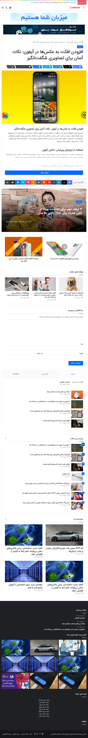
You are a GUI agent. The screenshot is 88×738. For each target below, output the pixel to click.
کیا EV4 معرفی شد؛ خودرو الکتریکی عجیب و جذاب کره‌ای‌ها (64, 550)
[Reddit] (44, 182)
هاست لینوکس (60, 734)
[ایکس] (64, 182)
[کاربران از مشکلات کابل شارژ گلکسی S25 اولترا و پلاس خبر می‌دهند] (72, 681)
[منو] (84, 8)
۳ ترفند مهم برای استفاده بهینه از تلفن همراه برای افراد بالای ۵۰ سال (60, 211)
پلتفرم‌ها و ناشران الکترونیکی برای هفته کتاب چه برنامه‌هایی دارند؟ (50, 411)
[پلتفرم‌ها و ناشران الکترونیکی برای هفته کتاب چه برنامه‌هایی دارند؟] (77, 414)
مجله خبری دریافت (44, 716)
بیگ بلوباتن (66, 474)
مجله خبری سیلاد (44, 714)
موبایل (76, 42)
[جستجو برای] (3, 8)
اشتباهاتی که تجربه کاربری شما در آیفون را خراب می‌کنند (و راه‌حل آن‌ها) (71, 294)
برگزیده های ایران (44, 702)
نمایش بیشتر (44, 172)
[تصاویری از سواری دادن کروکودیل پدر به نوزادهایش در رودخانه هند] (77, 404)
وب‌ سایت (39, 353)
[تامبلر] (54, 182)
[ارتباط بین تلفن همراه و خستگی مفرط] (77, 395)
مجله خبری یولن (44, 704)
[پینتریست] (49, 182)
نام (81, 344)
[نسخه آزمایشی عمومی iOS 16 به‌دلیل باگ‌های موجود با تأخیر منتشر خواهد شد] (77, 496)
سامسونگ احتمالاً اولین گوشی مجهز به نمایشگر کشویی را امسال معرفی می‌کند (46, 503)
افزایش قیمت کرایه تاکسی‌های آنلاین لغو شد (56, 420)
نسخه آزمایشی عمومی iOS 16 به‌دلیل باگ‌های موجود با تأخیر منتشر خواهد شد (46, 493)
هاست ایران (24, 734)
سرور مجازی (69, 734)
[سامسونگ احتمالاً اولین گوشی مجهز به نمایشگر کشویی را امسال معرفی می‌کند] (77, 506)
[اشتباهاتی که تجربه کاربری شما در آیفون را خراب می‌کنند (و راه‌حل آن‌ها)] (71, 284)
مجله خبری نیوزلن (44, 707)
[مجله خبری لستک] (75, 7)
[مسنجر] (18, 182)
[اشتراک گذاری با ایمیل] (12, 182)
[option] (44, 210)
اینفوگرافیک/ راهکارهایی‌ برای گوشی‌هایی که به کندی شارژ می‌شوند (18, 294)
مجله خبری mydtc (44, 711)
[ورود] (10, 8)
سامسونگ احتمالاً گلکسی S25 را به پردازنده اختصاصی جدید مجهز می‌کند (47, 483)
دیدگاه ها (16, 374)
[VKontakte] (38, 182)
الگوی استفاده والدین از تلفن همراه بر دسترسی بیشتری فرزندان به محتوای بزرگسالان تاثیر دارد (45, 295)
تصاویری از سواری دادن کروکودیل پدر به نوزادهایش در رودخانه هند (49, 401)
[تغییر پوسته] (6, 8)
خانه (80, 42)
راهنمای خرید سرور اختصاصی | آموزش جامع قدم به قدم (25, 586)
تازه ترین (45, 374)
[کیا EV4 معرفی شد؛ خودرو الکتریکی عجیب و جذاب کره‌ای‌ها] (64, 535)
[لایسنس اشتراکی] (77, 385)
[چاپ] (7, 182)
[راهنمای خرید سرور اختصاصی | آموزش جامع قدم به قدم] (23, 571)
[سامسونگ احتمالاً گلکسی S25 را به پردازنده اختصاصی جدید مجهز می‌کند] (77, 486)
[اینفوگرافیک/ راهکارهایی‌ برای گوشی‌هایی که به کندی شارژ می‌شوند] (17, 284)
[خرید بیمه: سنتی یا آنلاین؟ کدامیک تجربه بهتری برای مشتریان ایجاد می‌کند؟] (72, 648)
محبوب (72, 374)
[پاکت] (28, 182)
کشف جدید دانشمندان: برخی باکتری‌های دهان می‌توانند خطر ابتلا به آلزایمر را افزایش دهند (51, 2)
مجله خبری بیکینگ (44, 700)
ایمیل (81, 353)
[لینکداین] (59, 182)
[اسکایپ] (23, 182)
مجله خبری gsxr (44, 709)
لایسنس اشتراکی (65, 382)
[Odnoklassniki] (33, 182)
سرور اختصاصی (6, 734)
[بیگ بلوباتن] (77, 477)
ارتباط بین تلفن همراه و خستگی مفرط (58, 392)
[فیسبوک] (69, 182)
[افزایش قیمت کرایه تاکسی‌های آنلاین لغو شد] (77, 424)
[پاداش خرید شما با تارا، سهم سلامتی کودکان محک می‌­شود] (15, 681)
